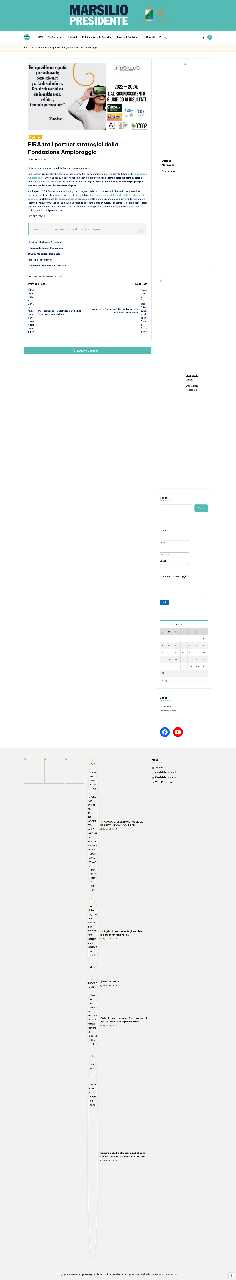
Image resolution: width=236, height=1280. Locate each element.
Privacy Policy (166, 706)
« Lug (164, 680)
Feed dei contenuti (165, 772)
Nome (162, 542)
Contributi (35, 137)
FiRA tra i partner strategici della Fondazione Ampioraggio (66, 229)
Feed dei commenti (165, 777)
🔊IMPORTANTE (109, 981)
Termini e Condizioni (168, 711)
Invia (164, 602)
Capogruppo (169, 171)
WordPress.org (163, 782)
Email (164, 561)
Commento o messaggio (173, 576)
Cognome (164, 554)
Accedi (159, 767)
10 (162, 652)
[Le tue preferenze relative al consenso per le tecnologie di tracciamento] (231, 1275)
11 (169, 652)
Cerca (164, 497)
